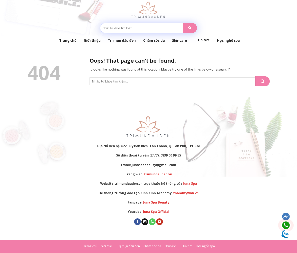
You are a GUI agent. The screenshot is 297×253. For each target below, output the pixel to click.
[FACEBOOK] (286, 216)
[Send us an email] (144, 221)
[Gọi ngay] (286, 225)
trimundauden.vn (158, 174)
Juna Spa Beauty (156, 202)
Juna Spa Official (156, 211)
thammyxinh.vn (186, 193)
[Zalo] (286, 234)
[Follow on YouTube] (159, 221)
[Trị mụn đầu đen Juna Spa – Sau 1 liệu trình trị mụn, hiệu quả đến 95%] (148, 10)
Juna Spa (190, 183)
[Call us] (152, 221)
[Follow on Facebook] (137, 221)
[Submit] (190, 28)
